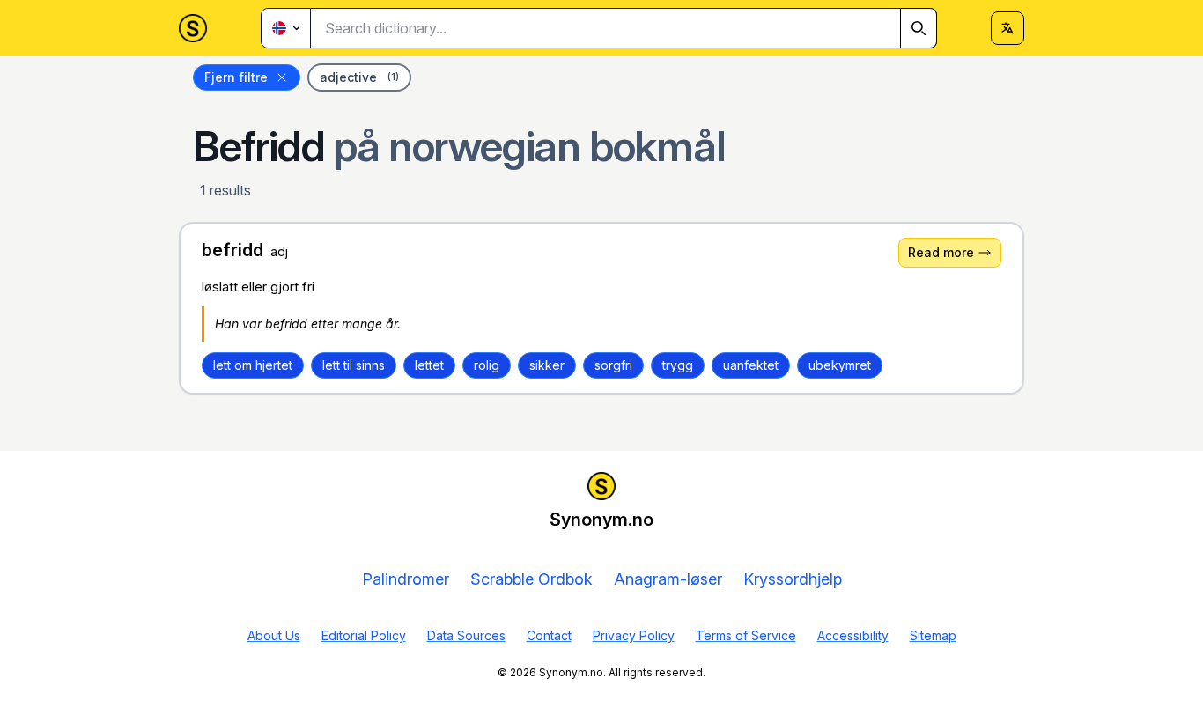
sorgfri (613, 365)
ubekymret (839, 365)
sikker (547, 365)
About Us (273, 635)
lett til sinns (353, 365)
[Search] (918, 28)
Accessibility (853, 635)
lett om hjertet (252, 365)
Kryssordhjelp (792, 579)
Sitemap (933, 635)
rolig (486, 365)
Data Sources (466, 635)
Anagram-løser (668, 579)
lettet (429, 365)
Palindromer (405, 579)
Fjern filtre (236, 77)
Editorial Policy (363, 635)
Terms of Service (746, 635)
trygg (677, 365)
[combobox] (624, 28)
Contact (549, 635)
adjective (359, 77)
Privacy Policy (634, 635)
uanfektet (751, 365)
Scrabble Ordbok (531, 579)
